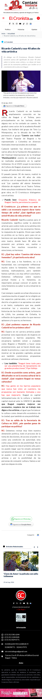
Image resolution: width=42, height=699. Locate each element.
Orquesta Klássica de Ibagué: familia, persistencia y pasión (22, 201)
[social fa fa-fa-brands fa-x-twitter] (13, 23)
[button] (27, 23)
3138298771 (10, 647)
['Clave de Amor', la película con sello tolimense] (21, 561)
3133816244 (10, 644)
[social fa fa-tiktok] (23, 23)
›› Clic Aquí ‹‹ (21, 609)
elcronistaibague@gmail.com (16, 651)
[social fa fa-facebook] (9, 23)
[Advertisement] (21, 489)
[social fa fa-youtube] (20, 23)
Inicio (3, 33)
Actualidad (11, 33)
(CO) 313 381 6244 (12, 635)
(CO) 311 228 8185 (12, 637)
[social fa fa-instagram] (16, 23)
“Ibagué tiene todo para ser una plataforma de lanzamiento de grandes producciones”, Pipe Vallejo (22, 365)
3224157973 (22, 647)
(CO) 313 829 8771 (12, 640)
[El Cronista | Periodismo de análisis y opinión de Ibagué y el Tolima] (21, 18)
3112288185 (22, 644)
